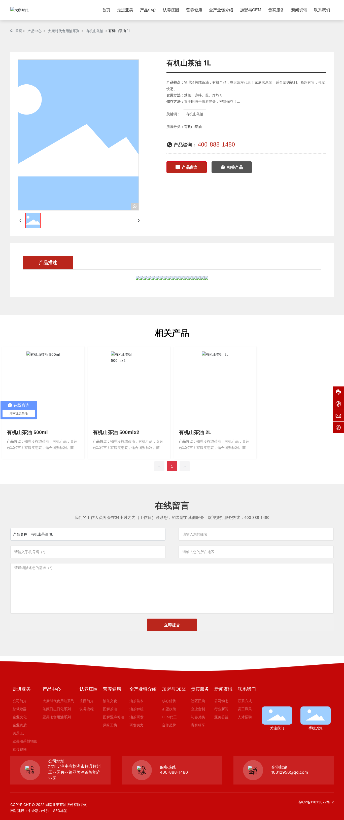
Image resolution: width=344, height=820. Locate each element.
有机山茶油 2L (195, 432)
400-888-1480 (216, 144)
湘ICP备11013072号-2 (316, 802)
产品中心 (34, 31)
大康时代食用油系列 (64, 31)
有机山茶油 (95, 31)
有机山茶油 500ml (27, 432)
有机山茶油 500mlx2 (116, 432)
